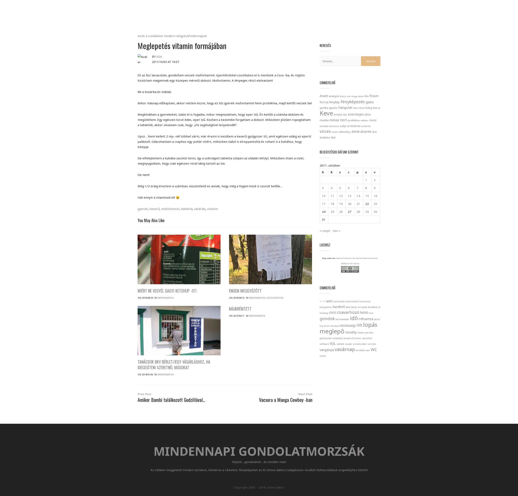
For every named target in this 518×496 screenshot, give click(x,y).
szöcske (371, 344)
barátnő (339, 306)
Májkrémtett (240, 309)
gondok (327, 318)
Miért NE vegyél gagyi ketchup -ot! (167, 291)
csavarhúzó (348, 312)
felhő (364, 312)
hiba (355, 107)
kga (159, 57)
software (324, 344)
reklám (364, 120)
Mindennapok (197, 36)
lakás (368, 114)
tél (348, 126)
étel (333, 137)
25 (332, 212)
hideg (368, 107)
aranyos (334, 96)
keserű (155, 209)
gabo (370, 102)
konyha (338, 114)
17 (324, 204)
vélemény (345, 132)
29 (367, 212)
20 (349, 204)
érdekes (325, 137)
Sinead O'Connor (352, 338)
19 (341, 204)
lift (359, 325)
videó (335, 131)
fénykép (334, 102)
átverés (366, 132)
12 (341, 196)
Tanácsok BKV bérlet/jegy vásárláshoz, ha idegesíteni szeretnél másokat (174, 364)
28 (358, 212)
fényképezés (353, 101)
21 (358, 204)
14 (358, 196)
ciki (348, 96)
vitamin (212, 209)
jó (379, 107)
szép (343, 126)
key (321, 326)
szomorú (334, 126)
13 (349, 196)
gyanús (333, 108)
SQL (333, 343)
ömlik (323, 355)
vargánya (327, 350)
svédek (340, 344)
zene (355, 131)
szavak (348, 344)
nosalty (351, 332)
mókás (334, 120)
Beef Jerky (351, 307)
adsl (329, 301)
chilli (332, 312)
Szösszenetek (274, 297)
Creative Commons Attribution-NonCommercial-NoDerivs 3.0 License (356, 261)
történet (355, 126)
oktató (360, 332)
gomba (324, 108)
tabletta (186, 209)
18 (332, 204)
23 (375, 204)
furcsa (324, 102)
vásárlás (200, 209)
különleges (356, 114)
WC (374, 349)
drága (354, 96)
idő (354, 318)
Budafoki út (374, 307)
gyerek (143, 209)
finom (373, 96)
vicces (325, 131)
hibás (361, 107)
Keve (326, 113)
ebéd (361, 96)
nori (343, 119)
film (366, 96)
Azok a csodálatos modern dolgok (162, 36)
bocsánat (362, 307)
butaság (324, 313)
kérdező (335, 326)
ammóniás (339, 301)
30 (375, 212)
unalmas (365, 126)
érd (374, 132)
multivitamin (170, 209)
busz (343, 96)
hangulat (345, 107)
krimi (327, 326)
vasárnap (345, 349)
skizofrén (367, 338)
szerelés (324, 126)
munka (324, 120)
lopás (370, 324)
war (368, 350)
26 (341, 212)
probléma (354, 120)
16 (375, 196)
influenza (366, 319)
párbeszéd (325, 338)
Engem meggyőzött (245, 291)
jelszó (377, 319)
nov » (336, 231)
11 (332, 196)
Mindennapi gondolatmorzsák (259, 5)
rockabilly (337, 338)
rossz (373, 120)
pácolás (369, 332)
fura (371, 313)
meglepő (332, 331)
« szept (325, 231)
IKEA (375, 107)
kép (345, 114)
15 (367, 196)
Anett (324, 96)
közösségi (348, 325)
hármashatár (342, 319)
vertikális (360, 350)
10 (324, 196)
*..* (321, 301)
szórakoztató (360, 344)
